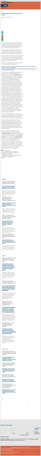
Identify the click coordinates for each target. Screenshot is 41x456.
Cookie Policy (37, 432)
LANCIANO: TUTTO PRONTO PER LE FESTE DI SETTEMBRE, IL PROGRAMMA (11, 156)
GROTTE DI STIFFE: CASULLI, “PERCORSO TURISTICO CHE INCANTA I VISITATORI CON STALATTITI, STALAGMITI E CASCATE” (7, 223)
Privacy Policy (37, 433)
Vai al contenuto (3, 1)
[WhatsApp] (12, 37)
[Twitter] (12, 33)
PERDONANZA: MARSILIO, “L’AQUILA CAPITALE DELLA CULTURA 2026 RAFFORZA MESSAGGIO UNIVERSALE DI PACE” (9, 391)
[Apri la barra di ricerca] (2, 8)
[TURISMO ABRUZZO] (6, 2)
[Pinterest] (12, 38)
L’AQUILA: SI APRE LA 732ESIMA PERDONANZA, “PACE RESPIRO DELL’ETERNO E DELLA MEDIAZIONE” (9, 380)
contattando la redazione (20, 440)
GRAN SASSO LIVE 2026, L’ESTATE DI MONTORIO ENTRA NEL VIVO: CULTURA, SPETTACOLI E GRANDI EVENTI (8, 266)
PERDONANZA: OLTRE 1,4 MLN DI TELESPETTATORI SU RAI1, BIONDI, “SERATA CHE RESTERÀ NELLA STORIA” (8, 370)
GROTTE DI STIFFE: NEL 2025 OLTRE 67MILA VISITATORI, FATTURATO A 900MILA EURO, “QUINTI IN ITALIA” (8, 187)
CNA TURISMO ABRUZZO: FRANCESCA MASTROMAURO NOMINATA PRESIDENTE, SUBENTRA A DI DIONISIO (10, 153)
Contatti (36, 431)
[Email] (12, 35)
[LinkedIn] (12, 40)
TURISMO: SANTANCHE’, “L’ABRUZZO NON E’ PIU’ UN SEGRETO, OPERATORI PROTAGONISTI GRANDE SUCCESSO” (9, 204)
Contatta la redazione (24, 434)
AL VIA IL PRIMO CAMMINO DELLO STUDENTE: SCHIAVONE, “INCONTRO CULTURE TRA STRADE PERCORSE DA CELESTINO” (8, 359)
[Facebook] (12, 32)
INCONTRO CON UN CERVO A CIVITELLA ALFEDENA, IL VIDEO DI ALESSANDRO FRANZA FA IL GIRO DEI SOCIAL (9, 241)
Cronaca (8, 150)
